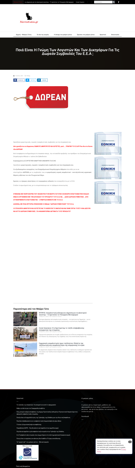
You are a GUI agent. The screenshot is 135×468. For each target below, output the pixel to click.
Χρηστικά (103, 34)
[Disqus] (53, 269)
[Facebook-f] (118, 2)
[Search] (113, 2)
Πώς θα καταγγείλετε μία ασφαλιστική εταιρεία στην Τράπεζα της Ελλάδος (40, 431)
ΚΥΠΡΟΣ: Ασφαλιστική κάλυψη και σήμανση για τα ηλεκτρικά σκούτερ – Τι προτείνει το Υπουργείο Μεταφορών (63, 314)
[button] (19, 80)
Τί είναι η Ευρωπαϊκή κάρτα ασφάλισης (29, 424)
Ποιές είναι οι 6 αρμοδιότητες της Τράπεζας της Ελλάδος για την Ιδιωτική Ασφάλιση (43, 417)
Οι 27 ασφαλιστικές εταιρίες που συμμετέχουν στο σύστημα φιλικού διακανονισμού (43, 435)
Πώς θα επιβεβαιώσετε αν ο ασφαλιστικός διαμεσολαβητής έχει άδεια (39, 421)
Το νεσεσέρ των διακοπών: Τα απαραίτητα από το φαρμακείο (36, 405)
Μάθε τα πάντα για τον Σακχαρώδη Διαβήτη (31, 408)
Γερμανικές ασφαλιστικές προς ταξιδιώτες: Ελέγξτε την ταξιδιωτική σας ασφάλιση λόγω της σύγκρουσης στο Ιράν (61, 344)
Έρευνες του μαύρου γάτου (85, 34)
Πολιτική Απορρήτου (23, 466)
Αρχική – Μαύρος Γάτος (24, 34)
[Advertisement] (84, 18)
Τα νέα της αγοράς (43, 34)
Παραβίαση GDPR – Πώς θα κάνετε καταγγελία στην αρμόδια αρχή (37, 428)
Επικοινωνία (115, 34)
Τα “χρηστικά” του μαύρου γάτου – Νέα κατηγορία (33, 442)
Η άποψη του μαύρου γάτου (63, 34)
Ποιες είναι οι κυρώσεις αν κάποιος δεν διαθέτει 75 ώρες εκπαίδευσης (38, 438)
